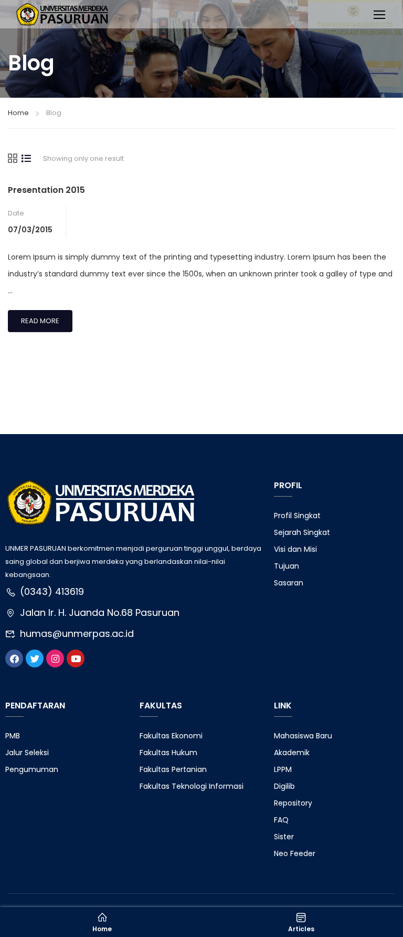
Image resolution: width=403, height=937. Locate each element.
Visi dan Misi (295, 549)
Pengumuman (31, 769)
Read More (44, 318)
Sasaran (288, 583)
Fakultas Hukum (168, 752)
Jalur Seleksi (27, 752)
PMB (12, 735)
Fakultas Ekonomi (171, 735)
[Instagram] (55, 658)
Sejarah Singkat (302, 532)
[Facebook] (14, 658)
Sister (284, 836)
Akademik (292, 752)
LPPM (283, 769)
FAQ (281, 820)
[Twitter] (35, 658)
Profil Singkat (297, 515)
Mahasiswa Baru (303, 735)
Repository (293, 803)
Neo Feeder (294, 853)
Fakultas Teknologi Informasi (191, 786)
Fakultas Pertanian (173, 769)
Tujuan (286, 566)
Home (18, 113)
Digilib (284, 786)
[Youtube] (75, 658)
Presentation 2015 (46, 190)
